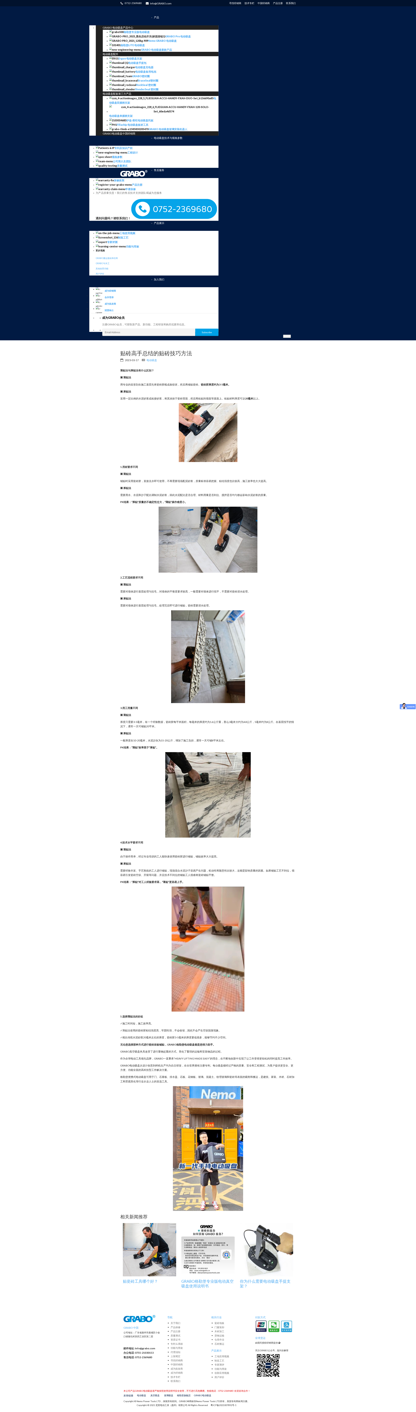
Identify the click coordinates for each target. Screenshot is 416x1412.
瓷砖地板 (219, 1323)
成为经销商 (177, 1372)
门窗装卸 (219, 1327)
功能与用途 (177, 1347)
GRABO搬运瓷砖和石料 (107, 258)
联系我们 (175, 1381)
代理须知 (175, 1352)
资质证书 (175, 1339)
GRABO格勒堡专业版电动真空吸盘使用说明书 (207, 1283)
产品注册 (175, 1331)
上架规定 (175, 1356)
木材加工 (219, 1331)
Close (287, 336)
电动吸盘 (152, 360)
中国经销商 (177, 1364)
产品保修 (175, 1327)
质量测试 (175, 1335)
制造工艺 (219, 1360)
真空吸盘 (155, 1395)
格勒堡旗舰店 (184, 1395)
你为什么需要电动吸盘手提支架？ (265, 1283)
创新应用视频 (221, 1372)
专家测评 (219, 1364)
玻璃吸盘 (168, 1395)
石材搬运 (219, 1343)
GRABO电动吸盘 (202, 1395)
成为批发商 (177, 1368)
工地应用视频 (221, 1356)
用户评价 (100, 273)
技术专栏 (175, 1376)
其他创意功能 (102, 268)
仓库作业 (219, 1339)
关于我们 (175, 1323)
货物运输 (219, 1335)
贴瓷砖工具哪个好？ (140, 1281)
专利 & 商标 (177, 1343)
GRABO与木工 (103, 263)
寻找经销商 (177, 1360)
